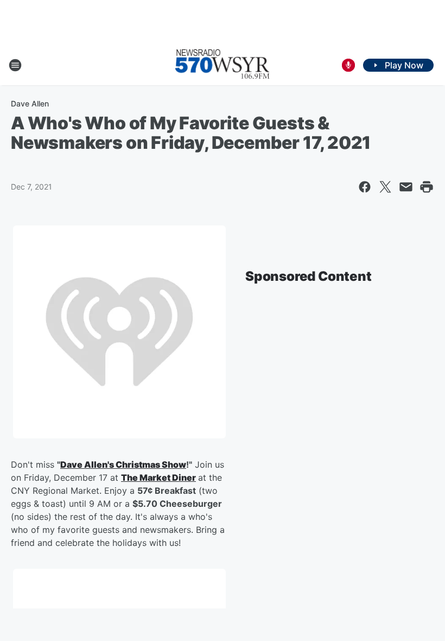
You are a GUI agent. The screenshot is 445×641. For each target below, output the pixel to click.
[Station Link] (222, 65)
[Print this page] (426, 186)
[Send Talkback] (348, 65)
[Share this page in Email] (406, 186)
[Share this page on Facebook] (364, 186)
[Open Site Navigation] (15, 65)
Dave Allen (30, 103)
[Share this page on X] (385, 186)
